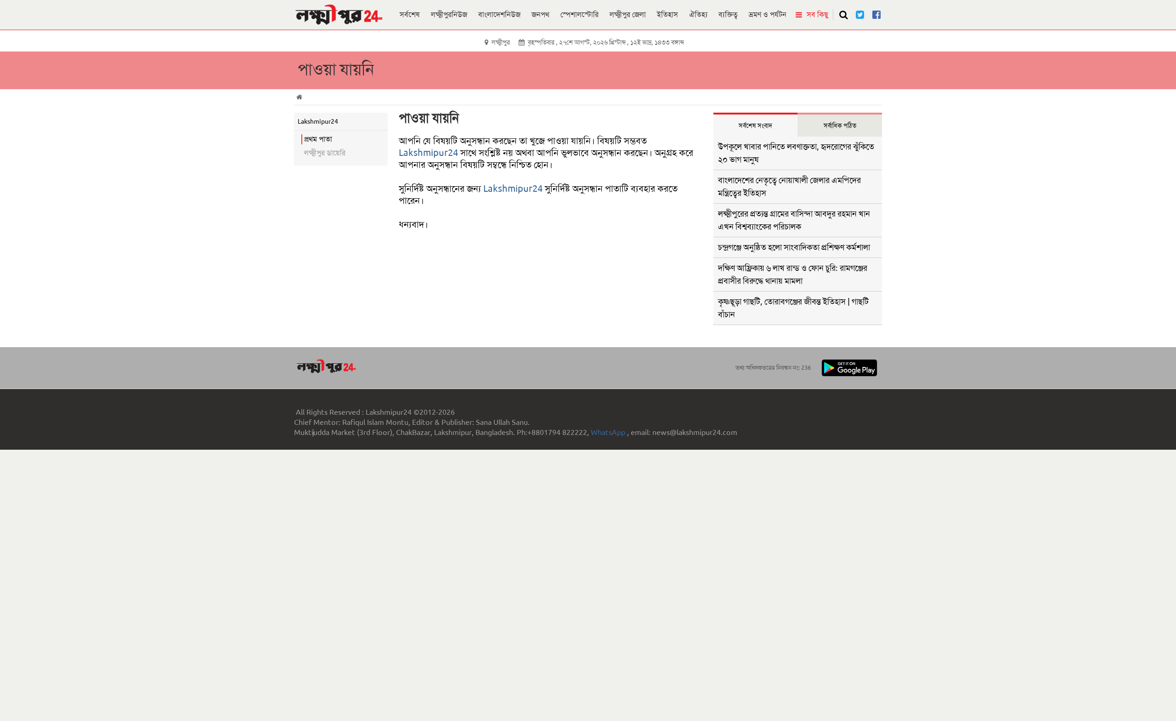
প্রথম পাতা (318, 139)
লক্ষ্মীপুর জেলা (628, 14)
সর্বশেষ (410, 14)
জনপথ (540, 14)
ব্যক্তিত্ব (728, 14)
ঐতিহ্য (698, 14)
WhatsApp (609, 432)
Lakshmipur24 (428, 153)
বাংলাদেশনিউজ (499, 14)
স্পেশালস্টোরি (579, 14)
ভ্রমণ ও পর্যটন (767, 14)
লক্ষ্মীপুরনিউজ (449, 14)
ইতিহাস (667, 14)
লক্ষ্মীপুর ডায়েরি (324, 153)
